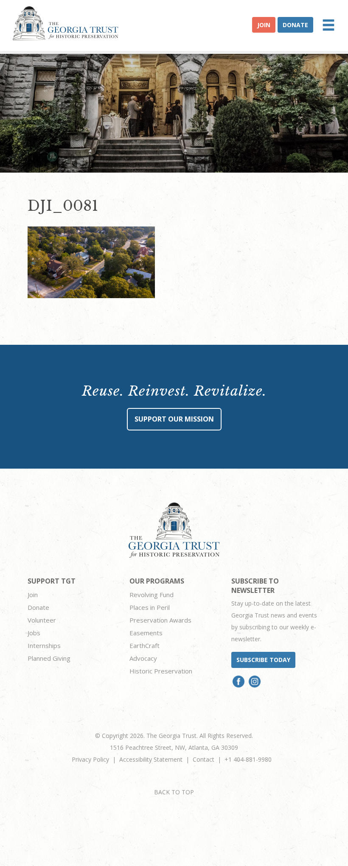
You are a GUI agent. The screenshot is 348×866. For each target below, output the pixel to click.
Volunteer (42, 620)
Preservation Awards (160, 620)
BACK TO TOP (174, 792)
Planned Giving (49, 658)
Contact (203, 759)
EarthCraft (144, 645)
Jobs (34, 633)
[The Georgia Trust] (65, 23)
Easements (146, 633)
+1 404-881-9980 (248, 759)
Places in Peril (149, 607)
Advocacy (143, 658)
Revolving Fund (151, 594)
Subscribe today (263, 660)
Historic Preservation (160, 671)
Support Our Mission (174, 419)
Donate (295, 25)
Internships (44, 645)
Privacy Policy (90, 759)
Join (263, 25)
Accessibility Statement (150, 759)
